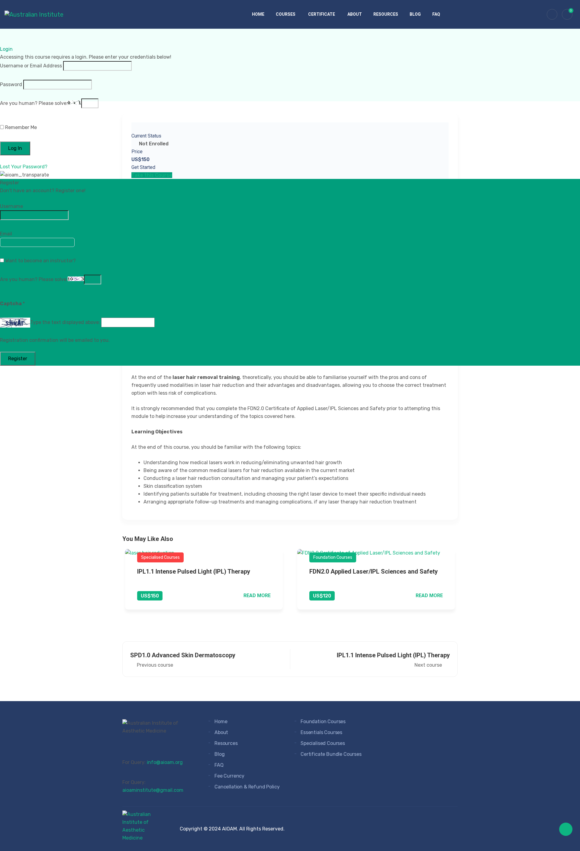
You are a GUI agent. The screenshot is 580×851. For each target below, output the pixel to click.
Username (11, 206)
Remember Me (20, 127)
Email (6, 234)
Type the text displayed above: (65, 322)
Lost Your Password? (23, 167)
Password (11, 84)
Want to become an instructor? (40, 261)
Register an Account (26, 198)
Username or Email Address (31, 66)
